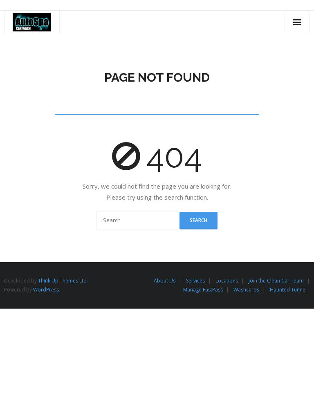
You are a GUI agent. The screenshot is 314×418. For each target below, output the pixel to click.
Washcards (246, 289)
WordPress (46, 289)
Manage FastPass (203, 289)
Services (195, 280)
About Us (164, 280)
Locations (226, 280)
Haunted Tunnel (288, 289)
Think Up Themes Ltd (62, 280)
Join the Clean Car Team (276, 280)
